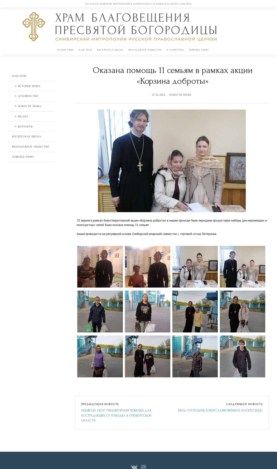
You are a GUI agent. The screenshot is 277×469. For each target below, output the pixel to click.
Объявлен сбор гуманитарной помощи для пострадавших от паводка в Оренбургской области (116, 415)
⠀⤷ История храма (26, 86)
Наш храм (85, 50)
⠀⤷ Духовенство (25, 96)
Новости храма (180, 94)
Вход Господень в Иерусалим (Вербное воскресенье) (220, 410)
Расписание (65, 50)
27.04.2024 (158, 94)
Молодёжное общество (145, 50)
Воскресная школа (110, 50)
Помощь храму (199, 50)
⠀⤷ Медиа (20, 116)
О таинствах (175, 50)
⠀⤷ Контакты (22, 126)
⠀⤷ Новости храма (26, 106)
